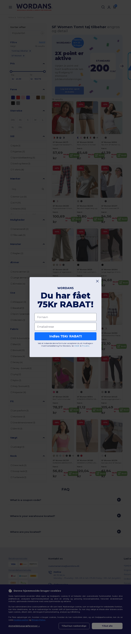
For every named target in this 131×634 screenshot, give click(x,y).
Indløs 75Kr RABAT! (65, 336)
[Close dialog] (97, 281)
